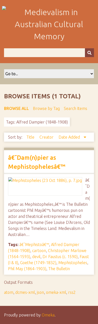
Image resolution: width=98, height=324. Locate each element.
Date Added (70, 137)
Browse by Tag (46, 108)
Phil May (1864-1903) (27, 268)
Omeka (48, 315)
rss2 (72, 292)
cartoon (39, 250)
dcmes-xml (25, 292)
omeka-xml (56, 292)
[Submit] (89, 52)
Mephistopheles (72, 262)
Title (30, 137)
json (40, 292)
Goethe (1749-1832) (38, 262)
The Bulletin (59, 268)
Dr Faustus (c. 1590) (60, 256)
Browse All (16, 108)
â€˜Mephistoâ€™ (34, 244)
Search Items (75, 108)
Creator (47, 137)
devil (36, 256)
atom (8, 292)
